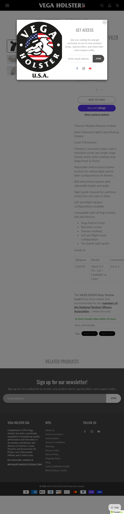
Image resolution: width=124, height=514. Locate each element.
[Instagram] (83, 68)
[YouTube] (90, 68)
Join (98, 58)
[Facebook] (77, 68)
